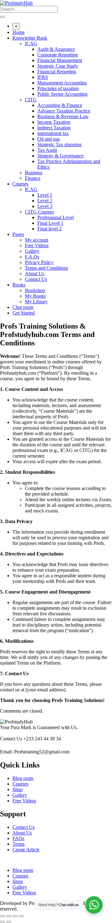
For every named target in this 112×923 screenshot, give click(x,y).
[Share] (14, 916)
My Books (35, 296)
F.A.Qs (32, 256)
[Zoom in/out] (2, 916)
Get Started (23, 312)
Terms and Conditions (46, 268)
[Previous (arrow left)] (2, 922)
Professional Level (55, 217)
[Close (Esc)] (21, 916)
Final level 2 (49, 228)
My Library (36, 301)
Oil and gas (48, 139)
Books (18, 284)
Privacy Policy (39, 262)
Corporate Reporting (57, 54)
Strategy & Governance (60, 155)
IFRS (42, 77)
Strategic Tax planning (59, 144)
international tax (53, 133)
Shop (17, 789)
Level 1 (44, 195)
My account (36, 240)
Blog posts (22, 778)
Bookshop (35, 290)
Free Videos (37, 245)
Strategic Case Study (57, 66)
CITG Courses (39, 211)
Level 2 (44, 200)
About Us (34, 273)
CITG (31, 99)
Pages (18, 234)
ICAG (31, 43)
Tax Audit (47, 150)
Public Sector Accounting (62, 94)
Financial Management (59, 60)
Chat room (22, 307)
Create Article (26, 849)
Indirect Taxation (54, 127)
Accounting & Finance (59, 105)
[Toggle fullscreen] (8, 916)
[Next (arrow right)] (8, 922)
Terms (18, 844)
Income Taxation (53, 122)
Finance (32, 178)
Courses (20, 183)
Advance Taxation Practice (63, 110)
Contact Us (36, 279)
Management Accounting (62, 82)
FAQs (18, 838)
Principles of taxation (58, 88)
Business (33, 172)
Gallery (32, 251)
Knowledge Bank (29, 38)
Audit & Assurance (56, 49)
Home (18, 32)
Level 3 (44, 206)
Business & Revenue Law (63, 116)
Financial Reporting (56, 71)
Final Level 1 (50, 223)
